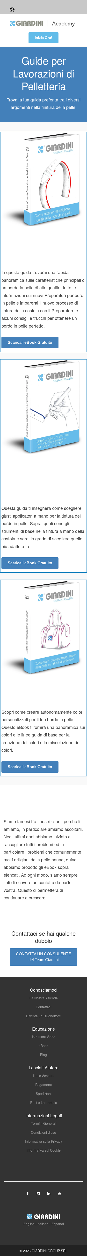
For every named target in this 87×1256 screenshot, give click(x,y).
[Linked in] (49, 1191)
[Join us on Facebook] (28, 1191)
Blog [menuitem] (43, 1054)
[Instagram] (38, 1191)
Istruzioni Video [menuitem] (43, 1036)
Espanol (57, 1224)
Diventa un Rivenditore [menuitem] (43, 1015)
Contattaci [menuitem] (43, 1006)
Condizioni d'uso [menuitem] (43, 1132)
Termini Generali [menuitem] (43, 1123)
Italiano (43, 1224)
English (29, 1224)
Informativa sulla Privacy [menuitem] (43, 1141)
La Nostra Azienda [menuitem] (43, 998)
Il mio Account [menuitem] (43, 1075)
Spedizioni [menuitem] (43, 1093)
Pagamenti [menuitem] (43, 1084)
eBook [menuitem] (43, 1045)
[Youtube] (59, 1191)
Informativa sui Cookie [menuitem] (44, 1150)
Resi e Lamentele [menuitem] (43, 1102)
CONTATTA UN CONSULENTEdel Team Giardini (43, 957)
